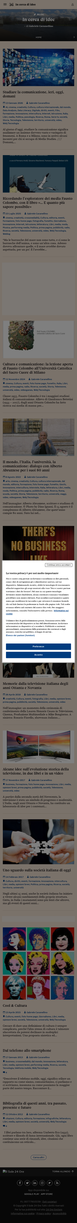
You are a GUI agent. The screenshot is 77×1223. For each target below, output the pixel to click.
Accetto (38, 655)
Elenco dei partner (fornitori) (20, 635)
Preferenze (38, 646)
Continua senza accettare (59, 565)
